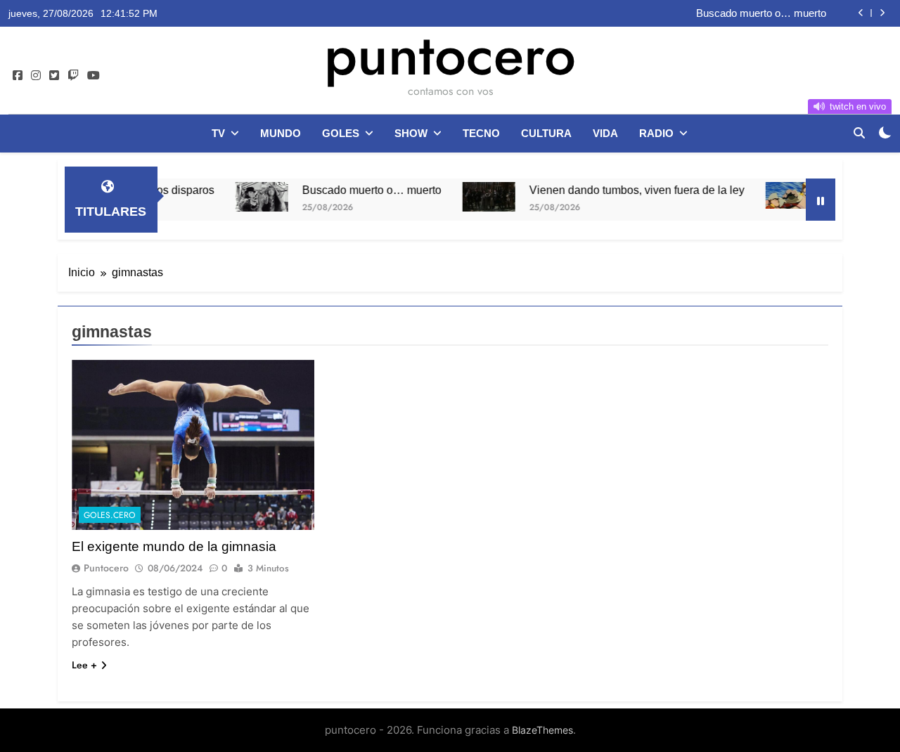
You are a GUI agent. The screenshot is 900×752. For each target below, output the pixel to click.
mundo (280, 133)
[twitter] (54, 75)
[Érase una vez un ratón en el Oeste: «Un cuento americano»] (773, 195)
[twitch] (73, 75)
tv (218, 133)
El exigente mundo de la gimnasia (174, 546)
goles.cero (110, 515)
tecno (481, 133)
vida (605, 133)
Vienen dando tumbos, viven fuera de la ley (618, 189)
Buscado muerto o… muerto (761, 13)
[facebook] (17, 75)
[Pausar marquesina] (820, 200)
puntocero (450, 55)
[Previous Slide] (860, 13)
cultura (546, 133)
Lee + (84, 665)
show (411, 133)
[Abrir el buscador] (859, 132)
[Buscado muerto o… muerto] (243, 197)
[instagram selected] (36, 75)
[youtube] (93, 75)
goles (340, 133)
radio (656, 133)
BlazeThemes (542, 730)
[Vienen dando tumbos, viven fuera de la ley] (470, 197)
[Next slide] (882, 13)
